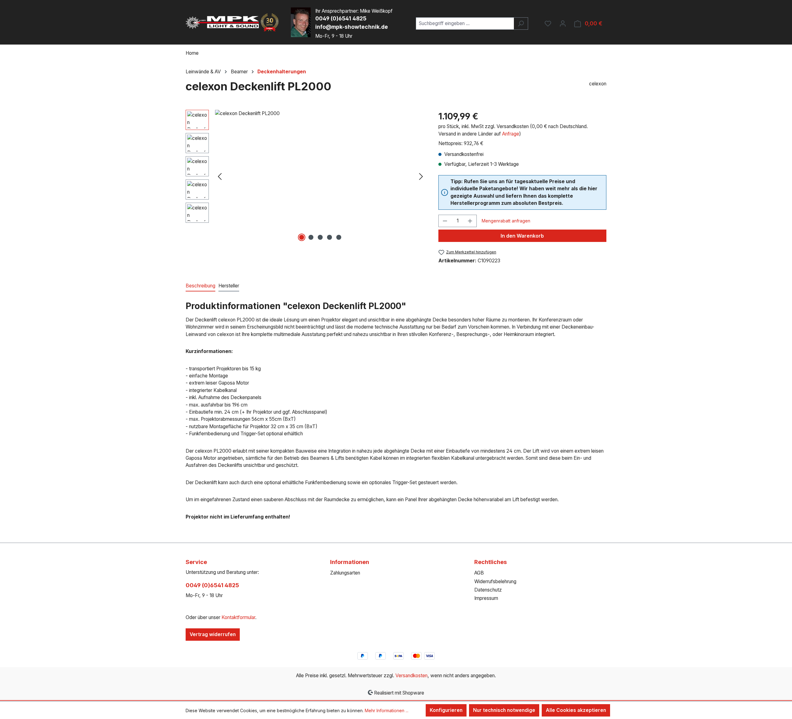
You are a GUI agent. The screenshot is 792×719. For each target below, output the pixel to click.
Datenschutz (488, 590)
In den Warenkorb (522, 236)
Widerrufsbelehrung (495, 581)
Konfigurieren (446, 710)
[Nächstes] (421, 176)
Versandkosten (411, 675)
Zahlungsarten (345, 573)
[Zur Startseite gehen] (232, 22)
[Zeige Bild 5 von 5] (338, 237)
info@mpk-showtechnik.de (351, 27)
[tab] (200, 286)
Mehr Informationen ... (386, 710)
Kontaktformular (238, 617)
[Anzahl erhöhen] (470, 221)
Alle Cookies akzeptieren (576, 710)
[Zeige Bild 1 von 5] (301, 237)
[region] (305, 176)
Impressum (486, 598)
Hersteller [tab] (228, 286)
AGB (479, 573)
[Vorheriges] (219, 176)
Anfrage (510, 134)
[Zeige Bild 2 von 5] (310, 237)
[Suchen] (521, 23)
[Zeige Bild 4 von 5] (329, 237)
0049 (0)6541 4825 (340, 18)
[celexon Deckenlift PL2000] (320, 176)
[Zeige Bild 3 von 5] (320, 237)
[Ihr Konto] (562, 23)
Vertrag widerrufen (213, 634)
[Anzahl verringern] (444, 221)
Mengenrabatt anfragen (506, 220)
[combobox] (465, 23)
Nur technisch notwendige (504, 710)
